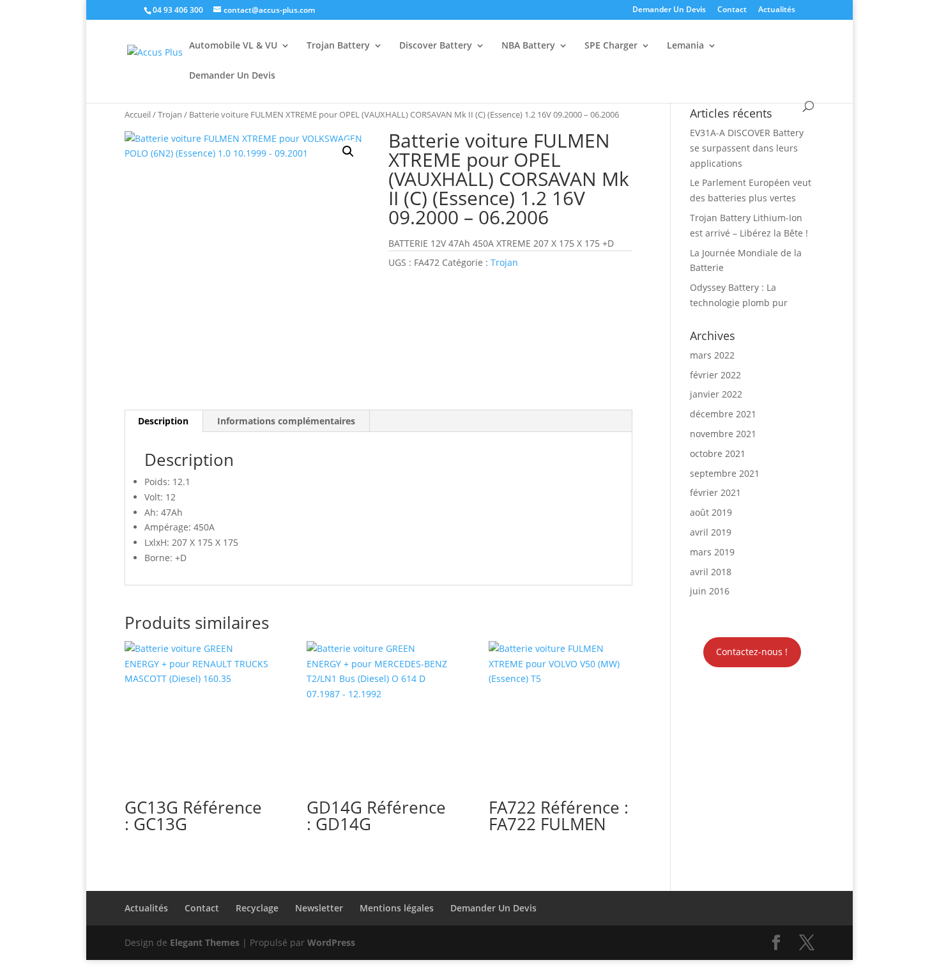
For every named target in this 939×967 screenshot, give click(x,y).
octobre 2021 (717, 453)
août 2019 (711, 512)
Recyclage (257, 908)
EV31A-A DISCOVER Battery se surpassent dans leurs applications (747, 148)
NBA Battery (528, 46)
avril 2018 (710, 572)
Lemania (685, 46)
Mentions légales (397, 908)
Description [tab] (163, 421)
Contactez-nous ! (752, 652)
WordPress (331, 942)
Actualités (776, 10)
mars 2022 (712, 355)
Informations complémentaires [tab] (286, 421)
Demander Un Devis (669, 10)
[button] (348, 151)
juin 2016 (709, 591)
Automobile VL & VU (233, 46)
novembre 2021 (723, 434)
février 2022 (715, 375)
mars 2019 (712, 552)
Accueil (138, 114)
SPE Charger (610, 46)
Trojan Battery (338, 46)
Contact (732, 10)
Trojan (170, 114)
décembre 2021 (723, 414)
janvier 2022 (716, 394)
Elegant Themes (205, 942)
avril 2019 (710, 532)
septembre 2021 (725, 473)
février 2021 (715, 492)
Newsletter (319, 908)
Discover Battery (435, 46)
